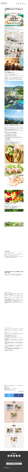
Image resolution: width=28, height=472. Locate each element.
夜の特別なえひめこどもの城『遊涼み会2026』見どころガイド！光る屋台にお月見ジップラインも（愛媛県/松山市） (10, 409)
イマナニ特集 (22, 392)
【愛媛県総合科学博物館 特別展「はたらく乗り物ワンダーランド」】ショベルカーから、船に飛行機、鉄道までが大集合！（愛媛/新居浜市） (18, 409)
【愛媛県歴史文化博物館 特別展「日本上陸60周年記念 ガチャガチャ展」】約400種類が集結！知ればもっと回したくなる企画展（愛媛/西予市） (14, 417)
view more (14, 446)
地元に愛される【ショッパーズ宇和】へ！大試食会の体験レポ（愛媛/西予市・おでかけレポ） (10, 433)
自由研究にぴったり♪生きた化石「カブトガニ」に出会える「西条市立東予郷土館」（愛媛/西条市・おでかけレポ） (18, 433)
